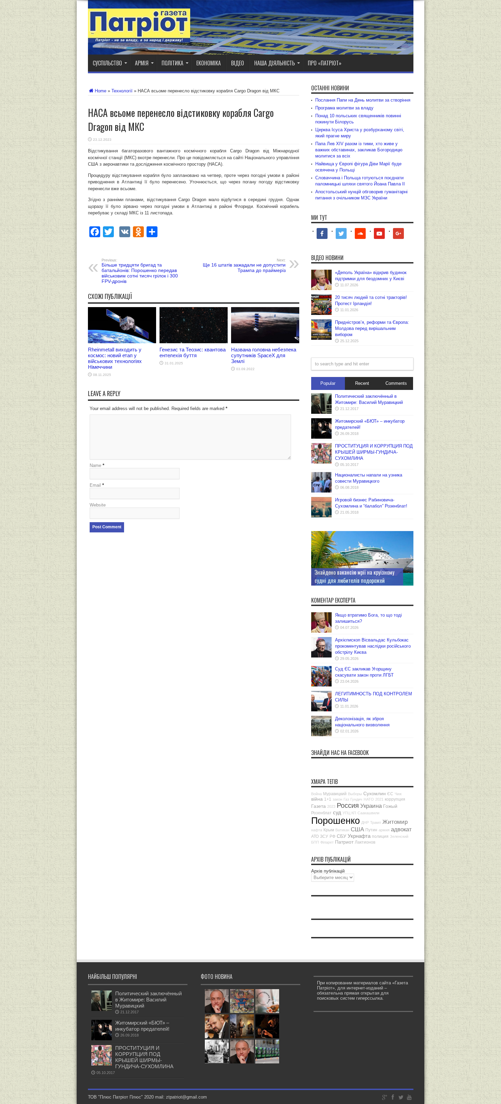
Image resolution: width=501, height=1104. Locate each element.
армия (384, 830)
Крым (328, 830)
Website (98, 505)
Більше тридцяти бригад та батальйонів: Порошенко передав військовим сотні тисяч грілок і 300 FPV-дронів (140, 271)
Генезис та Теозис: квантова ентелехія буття (193, 352)
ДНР (365, 822)
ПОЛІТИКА (172, 63)
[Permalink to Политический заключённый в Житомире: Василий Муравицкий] (321, 412)
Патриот (344, 842)
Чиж (398, 794)
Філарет (327, 842)
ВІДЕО (237, 63)
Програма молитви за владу (344, 107)
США (357, 829)
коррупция (395, 799)
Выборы (355, 794)
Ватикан (342, 830)
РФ (332, 836)
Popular (327, 383)
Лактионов (365, 842)
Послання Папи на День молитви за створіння (362, 100)
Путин (371, 830)
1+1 (327, 799)
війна (317, 799)
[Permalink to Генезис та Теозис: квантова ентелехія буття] (194, 341)
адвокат (401, 829)
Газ (346, 799)
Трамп (375, 822)
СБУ (341, 836)
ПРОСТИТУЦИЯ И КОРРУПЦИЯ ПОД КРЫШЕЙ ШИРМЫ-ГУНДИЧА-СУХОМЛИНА (374, 452)
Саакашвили (368, 813)
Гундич (356, 799)
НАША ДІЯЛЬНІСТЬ (274, 63)
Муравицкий (335, 793)
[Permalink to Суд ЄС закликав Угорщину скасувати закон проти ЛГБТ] (321, 684)
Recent (362, 383)
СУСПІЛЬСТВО (107, 63)
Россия (348, 805)
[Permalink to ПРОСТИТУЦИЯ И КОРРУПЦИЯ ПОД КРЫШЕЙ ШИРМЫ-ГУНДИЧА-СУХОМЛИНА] (321, 462)
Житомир (395, 822)
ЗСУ (324, 836)
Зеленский (399, 836)
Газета (318, 806)
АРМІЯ (142, 63)
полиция (380, 836)
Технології (122, 90)
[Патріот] (139, 37)
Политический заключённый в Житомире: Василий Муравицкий (148, 999)
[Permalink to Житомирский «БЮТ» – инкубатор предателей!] (321, 437)
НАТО (369, 799)
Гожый (390, 806)
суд (337, 812)
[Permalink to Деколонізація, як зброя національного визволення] (321, 734)
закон (337, 799)
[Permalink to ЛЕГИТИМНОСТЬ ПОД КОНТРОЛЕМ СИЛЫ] (321, 709)
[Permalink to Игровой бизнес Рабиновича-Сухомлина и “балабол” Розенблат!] (321, 515)
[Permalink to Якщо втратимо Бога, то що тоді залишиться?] (321, 631)
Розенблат (321, 813)
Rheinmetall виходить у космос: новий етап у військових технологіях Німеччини (115, 358)
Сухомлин (374, 793)
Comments (396, 383)
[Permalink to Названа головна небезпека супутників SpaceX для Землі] (265, 341)
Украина (371, 806)
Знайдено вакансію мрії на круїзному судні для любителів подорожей (354, 576)
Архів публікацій (328, 871)
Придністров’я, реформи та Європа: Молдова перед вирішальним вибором (372, 328)
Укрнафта (359, 836)
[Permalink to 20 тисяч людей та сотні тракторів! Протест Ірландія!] (321, 313)
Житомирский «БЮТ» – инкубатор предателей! (142, 1026)
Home (100, 90)
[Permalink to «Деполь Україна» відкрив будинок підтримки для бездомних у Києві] (321, 288)
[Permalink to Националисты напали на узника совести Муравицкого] (321, 491)
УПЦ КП (349, 813)
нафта (316, 830)
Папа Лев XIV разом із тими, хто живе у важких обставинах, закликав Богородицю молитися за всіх (359, 149)
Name (95, 465)
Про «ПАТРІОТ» (324, 63)
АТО (315, 836)
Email (95, 485)
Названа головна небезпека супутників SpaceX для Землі (263, 355)
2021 (379, 799)
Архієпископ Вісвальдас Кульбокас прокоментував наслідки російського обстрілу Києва (373, 646)
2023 (331, 806)
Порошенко (335, 821)
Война (316, 794)
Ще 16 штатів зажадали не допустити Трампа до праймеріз (244, 265)
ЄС (390, 793)
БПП (315, 842)
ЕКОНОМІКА (208, 63)
